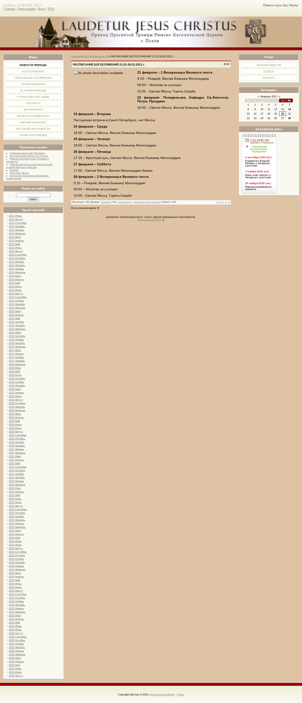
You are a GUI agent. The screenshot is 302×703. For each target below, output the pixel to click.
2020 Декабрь (17, 445)
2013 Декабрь (17, 265)
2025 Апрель (16, 619)
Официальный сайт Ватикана (27, 153)
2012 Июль (15, 215)
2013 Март (15, 237)
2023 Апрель (16, 534)
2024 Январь (16, 566)
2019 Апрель (16, 392)
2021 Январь (16, 449)
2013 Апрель (16, 240)
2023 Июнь (15, 541)
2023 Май (14, 537)
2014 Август (16, 293)
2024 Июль (15, 587)
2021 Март (15, 456)
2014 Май (14, 283)
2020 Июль (15, 428)
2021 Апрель (16, 459)
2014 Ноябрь (16, 300)
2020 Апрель (16, 417)
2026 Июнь (15, 668)
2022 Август (16, 505)
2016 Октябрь (17, 336)
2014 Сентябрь (18, 297)
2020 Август (16, 431)
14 (289, 109)
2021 (86, 56)
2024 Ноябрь (16, 601)
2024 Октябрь (17, 597)
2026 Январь (16, 650)
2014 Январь (16, 268)
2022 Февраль (17, 484)
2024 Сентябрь (18, 594)
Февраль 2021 (268, 96)
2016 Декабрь (17, 343)
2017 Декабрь (17, 360)
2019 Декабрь (17, 406)
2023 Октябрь (17, 555)
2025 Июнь (15, 626)
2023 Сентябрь (18, 551)
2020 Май (14, 421)
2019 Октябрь (17, 403)
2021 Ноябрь (16, 474)
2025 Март (15, 615)
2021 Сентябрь (18, 467)
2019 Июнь (15, 396)
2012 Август (16, 219)
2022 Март (15, 488)
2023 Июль (15, 544)
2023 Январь (16, 523)
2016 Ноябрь (16, 339)
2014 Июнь (15, 286)
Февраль (97, 56)
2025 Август (16, 633)
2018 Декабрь (17, 385)
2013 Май (14, 244)
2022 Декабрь (17, 520)
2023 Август (16, 548)
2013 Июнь (15, 247)
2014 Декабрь (17, 304)
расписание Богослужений (146, 202)
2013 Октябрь (17, 258)
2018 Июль (15, 375)
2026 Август (16, 675)
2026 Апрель (16, 661)
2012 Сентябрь (18, 222)
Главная (9, 9)
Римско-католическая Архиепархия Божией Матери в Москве (29, 166)
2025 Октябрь (17, 640)
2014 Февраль (17, 272)
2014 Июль (15, 290)
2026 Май (14, 665)
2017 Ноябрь (16, 357)
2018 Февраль (17, 364)
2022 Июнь (15, 498)
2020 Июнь (15, 424)
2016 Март (15, 332)
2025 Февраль (17, 612)
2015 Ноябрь (16, 321)
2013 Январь (16, 230)
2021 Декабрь (17, 477)
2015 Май (14, 318)
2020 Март (15, 413)
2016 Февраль (17, 329)
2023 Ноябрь (16, 558)
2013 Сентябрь (18, 254)
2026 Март (15, 658)
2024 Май (14, 580)
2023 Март (15, 530)
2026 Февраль (17, 654)
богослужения (125, 202)
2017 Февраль (17, 346)
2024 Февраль (17, 569)
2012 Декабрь (17, 226)
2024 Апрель (16, 576)
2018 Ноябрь (16, 382)
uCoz (181, 694)
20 (282, 113)
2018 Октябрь (17, 378)
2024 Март (15, 573)
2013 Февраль (17, 233)
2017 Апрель (16, 353)
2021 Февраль (17, 452)
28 (289, 118)
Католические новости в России (29, 155)
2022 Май (14, 495)
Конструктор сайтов (162, 694)
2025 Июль (15, 629)
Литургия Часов (19, 172)
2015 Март (15, 311)
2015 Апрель (16, 314)
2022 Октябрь (17, 513)
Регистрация (26, 9)
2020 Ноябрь (16, 442)
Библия (14, 170)
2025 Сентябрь (18, 636)
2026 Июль (15, 672)
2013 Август (16, 251)
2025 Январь (16, 608)
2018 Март (15, 367)
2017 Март (15, 350)
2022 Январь (16, 481)
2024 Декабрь (17, 604)
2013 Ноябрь (16, 261)
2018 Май (14, 371)
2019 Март (15, 389)
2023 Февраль (17, 527)
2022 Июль (15, 502)
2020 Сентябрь (18, 435)
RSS (51, 9)
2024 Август (16, 590)
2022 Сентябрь (18, 509)
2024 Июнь (15, 583)
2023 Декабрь (17, 562)
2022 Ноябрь (16, 516)
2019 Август (16, 399)
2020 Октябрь (17, 438)
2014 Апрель (16, 279)
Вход (41, 9)
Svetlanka (105, 202)
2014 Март (15, 276)
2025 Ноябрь (16, 643)
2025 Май (14, 622)
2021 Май (14, 463)
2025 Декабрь (17, 647)
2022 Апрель (16, 491)
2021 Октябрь (17, 470)
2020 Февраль (17, 410)
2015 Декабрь (17, 325)
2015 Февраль (17, 307)
